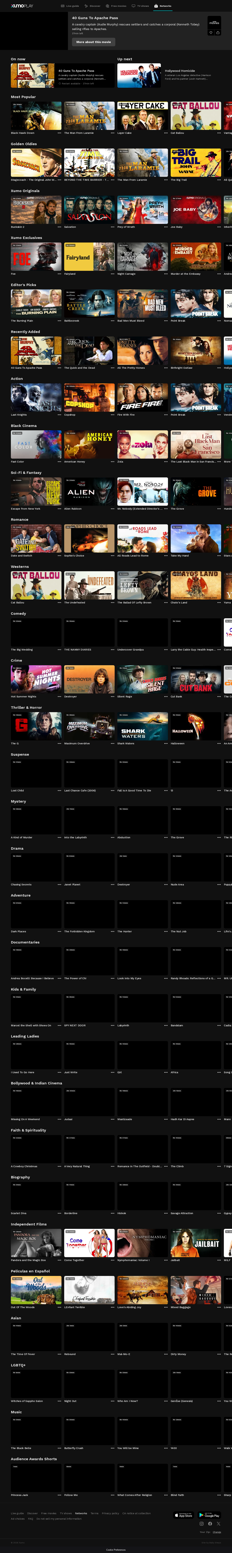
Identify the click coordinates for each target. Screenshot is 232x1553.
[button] (93, 42)
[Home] (22, 5)
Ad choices (18, 1518)
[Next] (221, 115)
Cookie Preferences (116, 1550)
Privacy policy (110, 1513)
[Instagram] (201, 1523)
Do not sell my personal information (59, 1518)
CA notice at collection (136, 1513)
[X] (218, 1523)
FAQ (30, 1518)
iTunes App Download (183, 1516)
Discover (95, 6)
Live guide (72, 6)
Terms (95, 1513)
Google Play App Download (209, 1516)
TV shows (143, 6)
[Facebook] (210, 1523)
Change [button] (217, 1532)
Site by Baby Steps (211, 1542)
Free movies (118, 6)
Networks (165, 6)
